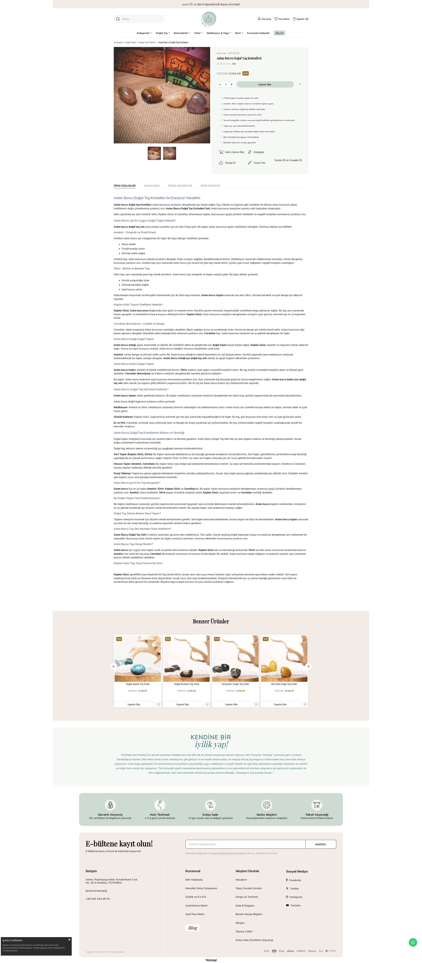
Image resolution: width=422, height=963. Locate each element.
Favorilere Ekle (158, 704)
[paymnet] (300, 951)
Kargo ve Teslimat (247, 896)
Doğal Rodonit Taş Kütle (186, 684)
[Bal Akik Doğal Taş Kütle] (284, 658)
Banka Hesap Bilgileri (249, 914)
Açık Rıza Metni (194, 914)
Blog (192, 928)
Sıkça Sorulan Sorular (249, 888)
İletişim (240, 922)
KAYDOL (320, 844)
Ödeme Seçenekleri (180, 185)
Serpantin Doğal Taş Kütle (235, 684)
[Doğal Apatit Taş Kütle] (138, 658)
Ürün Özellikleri (125, 185)
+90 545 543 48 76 (98, 898)
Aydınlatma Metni (196, 905)
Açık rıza (202, 853)
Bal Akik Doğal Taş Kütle (284, 684)
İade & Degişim (245, 905)
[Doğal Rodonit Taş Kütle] (186, 658)
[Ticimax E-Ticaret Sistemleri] (211, 960)
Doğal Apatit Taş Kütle (138, 684)
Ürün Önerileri (210, 185)
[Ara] (118, 19)
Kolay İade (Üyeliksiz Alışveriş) (254, 940)
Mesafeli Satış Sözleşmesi (201, 888)
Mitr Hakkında (194, 879)
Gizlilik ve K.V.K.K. (196, 896)
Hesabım (241, 879)
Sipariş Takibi (244, 931)
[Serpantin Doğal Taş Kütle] (235, 658)
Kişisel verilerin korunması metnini (228, 853)
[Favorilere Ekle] (300, 84)
